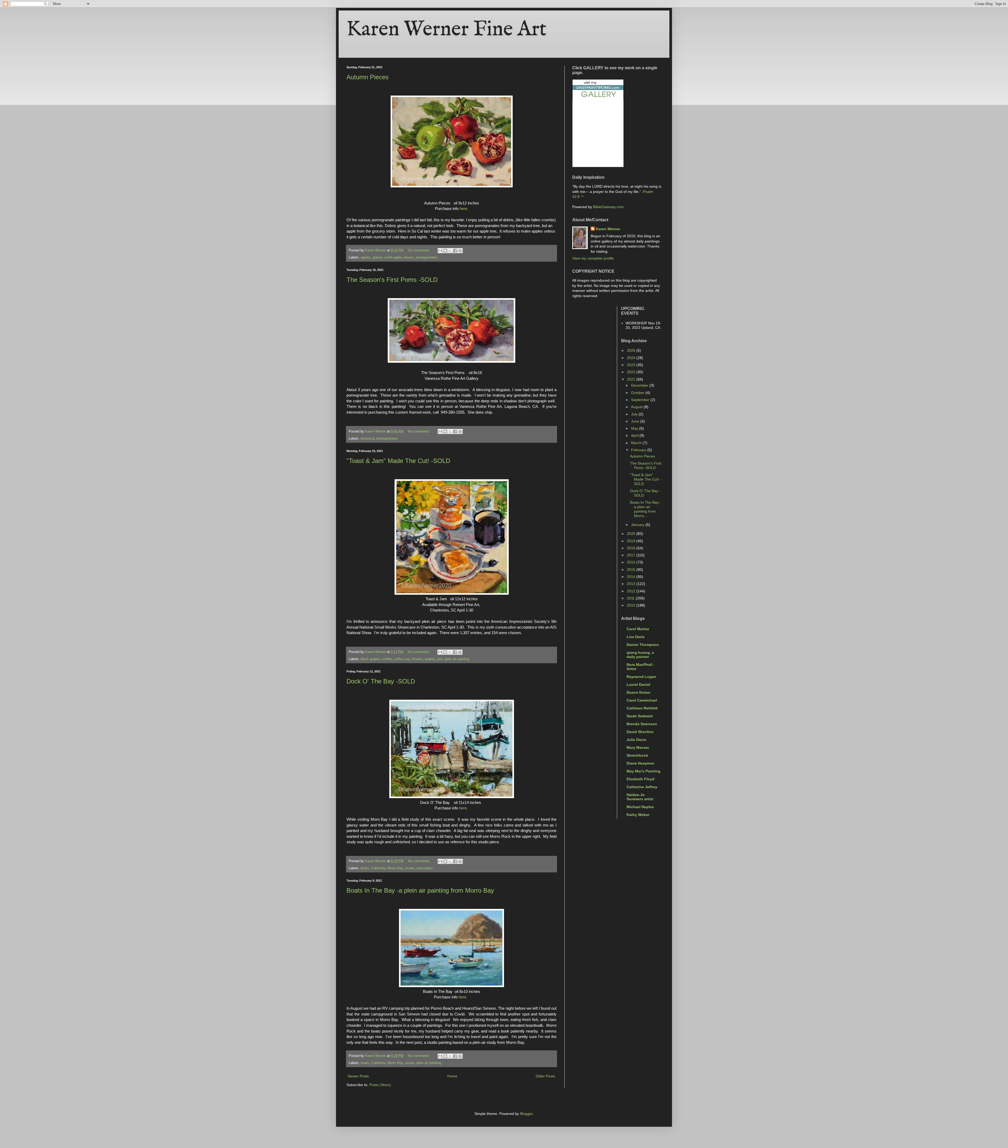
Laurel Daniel (638, 684)
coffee (387, 659)
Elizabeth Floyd (640, 779)
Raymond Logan (641, 677)
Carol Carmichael (642, 700)
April (635, 435)
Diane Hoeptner (640, 763)
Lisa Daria (635, 637)
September (640, 400)
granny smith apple (387, 257)
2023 (631, 365)
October (638, 393)
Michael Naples (640, 807)
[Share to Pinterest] (460, 250)
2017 (631, 555)
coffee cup (402, 659)
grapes (430, 659)
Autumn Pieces (367, 77)
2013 (631, 584)
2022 (631, 372)
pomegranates (426, 257)
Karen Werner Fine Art (446, 29)
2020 (631, 533)
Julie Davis (636, 740)
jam (440, 659)
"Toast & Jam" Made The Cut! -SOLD (398, 460)
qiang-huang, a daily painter (640, 654)
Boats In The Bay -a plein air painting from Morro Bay (420, 890)
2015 (631, 569)
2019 (631, 541)
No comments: (419, 250)
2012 (631, 591)
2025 (631, 350)
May (635, 428)
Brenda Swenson (642, 724)
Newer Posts (358, 1076)
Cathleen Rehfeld (642, 708)
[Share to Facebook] (455, 250)
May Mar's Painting (643, 771)
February (639, 450)
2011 (631, 598)
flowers (417, 659)
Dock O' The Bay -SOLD (380, 681)
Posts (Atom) (380, 1085)
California (378, 868)
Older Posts (545, 1076)
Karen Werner (608, 229)
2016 (631, 562)
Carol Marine (638, 629)
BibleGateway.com (608, 207)
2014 (631, 577)
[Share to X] (450, 250)
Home (452, 1076)
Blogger (526, 1114)
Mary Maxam (638, 747)
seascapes (424, 868)
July (635, 414)
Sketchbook (637, 755)
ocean (409, 868)
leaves (409, 257)
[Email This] (440, 250)
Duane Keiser (638, 692)
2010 (631, 605)
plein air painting (457, 659)
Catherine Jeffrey (642, 787)
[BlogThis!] (445, 250)
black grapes (370, 659)
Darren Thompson (643, 645)
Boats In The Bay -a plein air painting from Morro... (645, 509)
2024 (631, 358)
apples (366, 257)
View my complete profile (593, 258)
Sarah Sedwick (640, 716)
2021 (631, 379)
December (640, 385)
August (637, 407)
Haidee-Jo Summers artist (640, 797)
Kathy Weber (638, 815)
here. (464, 208)
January (638, 525)
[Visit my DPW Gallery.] (598, 98)
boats (365, 868)
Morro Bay (395, 868)
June (635, 421)
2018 (631, 548)
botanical (367, 438)
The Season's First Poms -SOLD (392, 279)
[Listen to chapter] (582, 196)
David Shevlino (640, 732)
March (637, 443)
